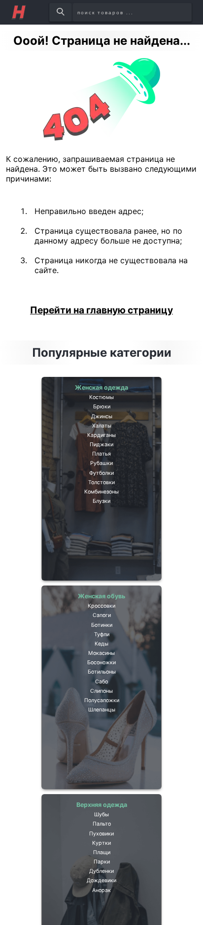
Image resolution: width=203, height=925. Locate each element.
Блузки (101, 561)
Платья (101, 490)
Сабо (101, 727)
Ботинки (101, 642)
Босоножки (101, 699)
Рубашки (102, 504)
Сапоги (102, 627)
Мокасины (101, 684)
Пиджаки (102, 476)
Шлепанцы (101, 770)
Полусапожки (102, 756)
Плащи (101, 879)
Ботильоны (101, 713)
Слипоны (101, 741)
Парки (101, 893)
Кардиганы (101, 461)
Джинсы (102, 433)
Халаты (102, 447)
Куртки (101, 864)
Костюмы (101, 404)
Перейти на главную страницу (101, 310)
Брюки (102, 419)
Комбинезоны (101, 547)
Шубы (102, 822)
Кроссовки (101, 613)
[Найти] (60, 12)
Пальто (102, 836)
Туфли (101, 656)
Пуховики (101, 850)
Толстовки (101, 533)
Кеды (101, 670)
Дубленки (101, 907)
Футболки (101, 519)
